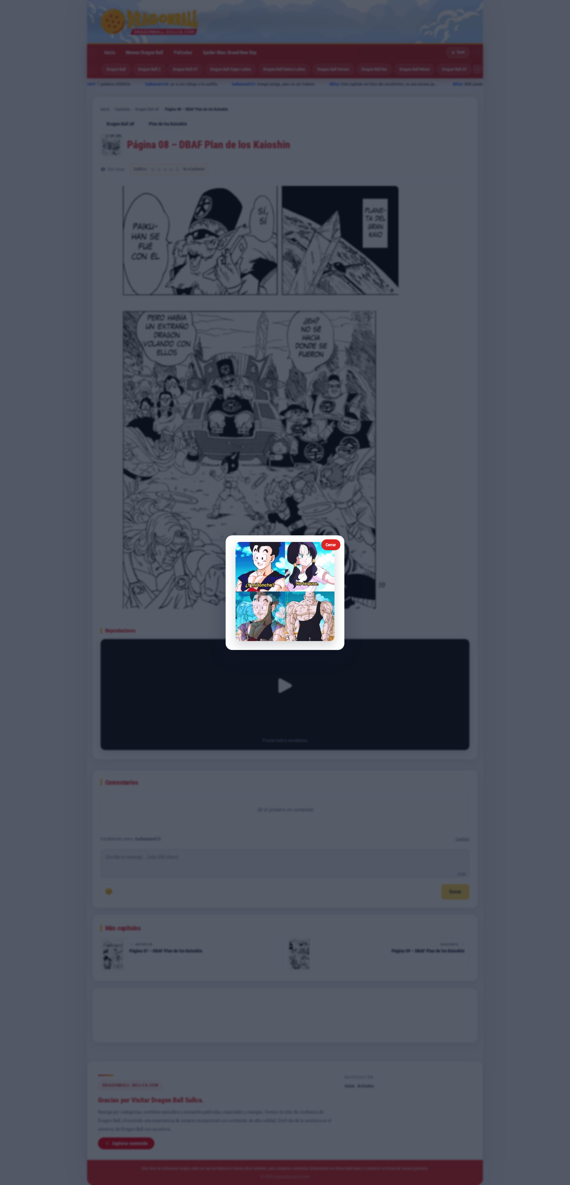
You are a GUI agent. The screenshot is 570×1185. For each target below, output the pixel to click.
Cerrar (331, 544)
